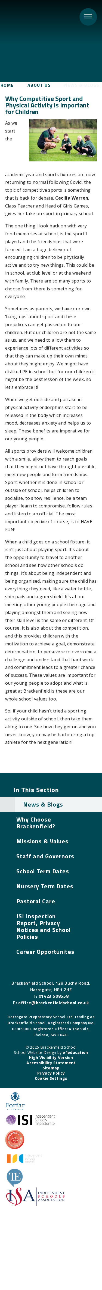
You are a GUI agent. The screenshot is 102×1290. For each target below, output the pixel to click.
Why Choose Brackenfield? (35, 823)
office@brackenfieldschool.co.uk (53, 1002)
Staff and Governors (45, 856)
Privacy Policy (51, 1073)
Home (7, 85)
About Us (39, 85)
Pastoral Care (35, 901)
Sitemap (51, 1068)
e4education (75, 1052)
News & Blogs (81, 85)
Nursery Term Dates (44, 886)
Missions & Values (42, 841)
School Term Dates (42, 871)
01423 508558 (54, 996)
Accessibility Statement (50, 1062)
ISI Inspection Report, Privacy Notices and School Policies (43, 926)
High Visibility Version (51, 1057)
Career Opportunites (45, 951)
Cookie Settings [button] (51, 1078)
